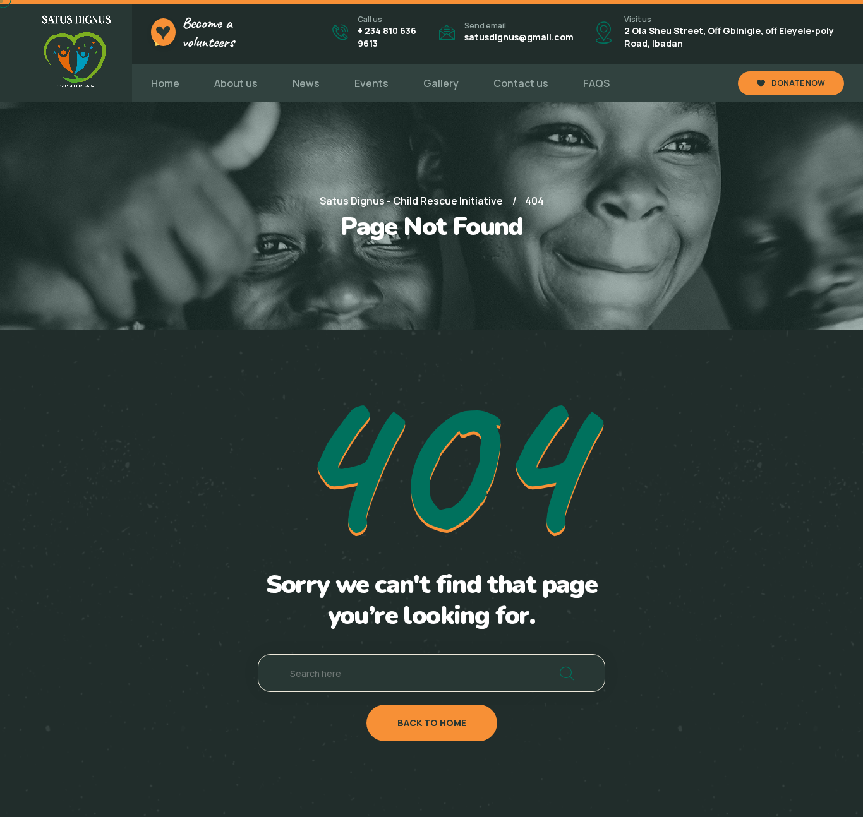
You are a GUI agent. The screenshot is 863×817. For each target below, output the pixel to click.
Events (371, 83)
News (306, 83)
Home (165, 83)
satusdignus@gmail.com (519, 37)
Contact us (520, 83)
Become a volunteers (208, 32)
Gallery (441, 83)
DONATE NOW (798, 83)
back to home (431, 723)
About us (236, 83)
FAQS (596, 83)
